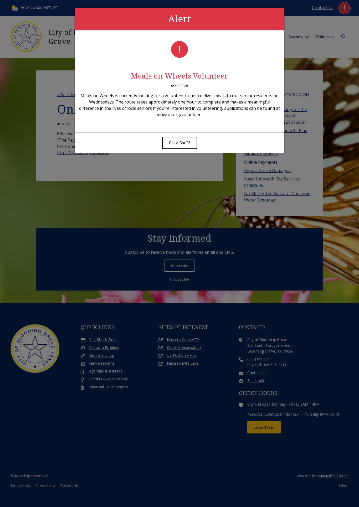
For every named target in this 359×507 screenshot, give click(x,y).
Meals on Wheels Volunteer (179, 76)
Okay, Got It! (179, 143)
